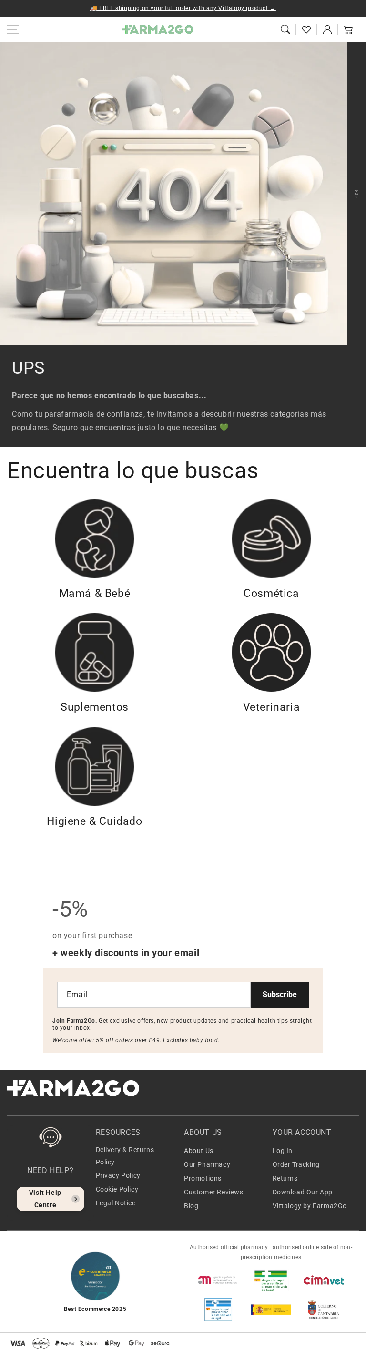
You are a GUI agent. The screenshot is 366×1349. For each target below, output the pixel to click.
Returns (285, 1178)
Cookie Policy (117, 1189)
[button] (285, 29)
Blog (191, 1206)
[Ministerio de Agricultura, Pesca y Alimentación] (271, 1309)
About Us (199, 1150)
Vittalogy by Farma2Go (310, 1206)
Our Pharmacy (207, 1164)
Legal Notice (116, 1203)
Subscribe (280, 994)
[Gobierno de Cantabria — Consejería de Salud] (324, 1309)
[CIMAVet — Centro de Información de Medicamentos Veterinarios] (324, 1280)
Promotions (203, 1178)
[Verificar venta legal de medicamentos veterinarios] (218, 1309)
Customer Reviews (214, 1192)
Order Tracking (296, 1164)
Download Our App (303, 1192)
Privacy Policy (118, 1175)
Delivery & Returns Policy (125, 1155)
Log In (283, 1150)
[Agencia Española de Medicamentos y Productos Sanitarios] (218, 1280)
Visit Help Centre (45, 1198)
